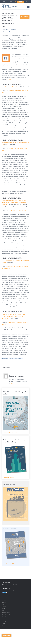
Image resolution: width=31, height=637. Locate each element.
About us (4, 602)
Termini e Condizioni (6, 612)
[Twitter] (4, 1)
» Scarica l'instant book (8, 477)
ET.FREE (3, 608)
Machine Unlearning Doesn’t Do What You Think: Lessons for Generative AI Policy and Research (14, 203)
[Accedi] (26, 1)
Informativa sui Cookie (7, 617)
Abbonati (20, 1)
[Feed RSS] (8, 1)
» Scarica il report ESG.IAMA (10, 432)
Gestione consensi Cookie (7, 619)
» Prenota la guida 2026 (8, 563)
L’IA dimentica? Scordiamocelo (17, 210)
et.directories (5, 358)
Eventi (3, 625)
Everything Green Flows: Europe (11, 87)
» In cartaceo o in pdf (8, 523)
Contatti (3, 604)
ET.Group (4, 598)
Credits (3, 623)
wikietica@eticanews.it (14, 590)
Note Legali (4, 621)
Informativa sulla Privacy (7, 614)
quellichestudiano (18, 358)
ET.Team (4, 600)
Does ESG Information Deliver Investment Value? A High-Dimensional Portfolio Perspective (14, 316)
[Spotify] (11, 1)
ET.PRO (3, 610)
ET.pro (9, 79)
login (11, 383)
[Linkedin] (6, 1)
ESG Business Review (9, 485)
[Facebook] (2, 1)
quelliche (11, 358)
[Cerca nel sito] (29, 1)
